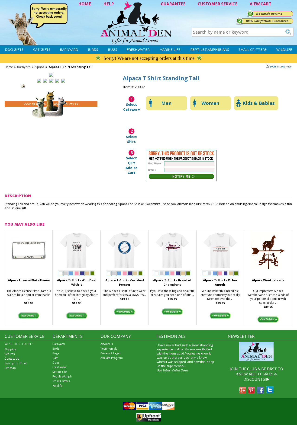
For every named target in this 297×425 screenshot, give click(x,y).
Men (166, 103)
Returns (10, 354)
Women (210, 103)
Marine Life (170, 49)
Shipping (10, 349)
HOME (84, 3)
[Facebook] (260, 392)
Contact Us (12, 359)
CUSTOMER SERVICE (217, 3)
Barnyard (69, 49)
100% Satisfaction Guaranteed (266, 21)
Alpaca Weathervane (268, 280)
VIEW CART (260, 3)
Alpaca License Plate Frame (29, 280)
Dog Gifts (14, 49)
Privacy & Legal (110, 353)
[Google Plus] (243, 392)
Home (9, 67)
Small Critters (253, 49)
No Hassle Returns (269, 14)
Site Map (10, 368)
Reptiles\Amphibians (209, 49)
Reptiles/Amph (62, 376)
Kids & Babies (259, 103)
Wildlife (284, 49)
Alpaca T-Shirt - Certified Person (124, 282)
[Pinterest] (251, 392)
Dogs (55, 362)
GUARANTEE (173, 3)
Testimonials (108, 349)
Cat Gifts (41, 49)
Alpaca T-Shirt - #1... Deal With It (76, 282)
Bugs (112, 49)
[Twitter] (269, 392)
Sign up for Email (15, 363)
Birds (93, 49)
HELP (108, 3)
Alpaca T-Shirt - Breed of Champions (172, 282)
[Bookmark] (279, 67)
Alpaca (39, 67)
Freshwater (138, 49)
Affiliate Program (111, 358)
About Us (106, 344)
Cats (55, 358)
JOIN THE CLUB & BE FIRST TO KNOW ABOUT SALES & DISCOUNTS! (256, 374)
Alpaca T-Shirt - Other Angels (220, 282)
